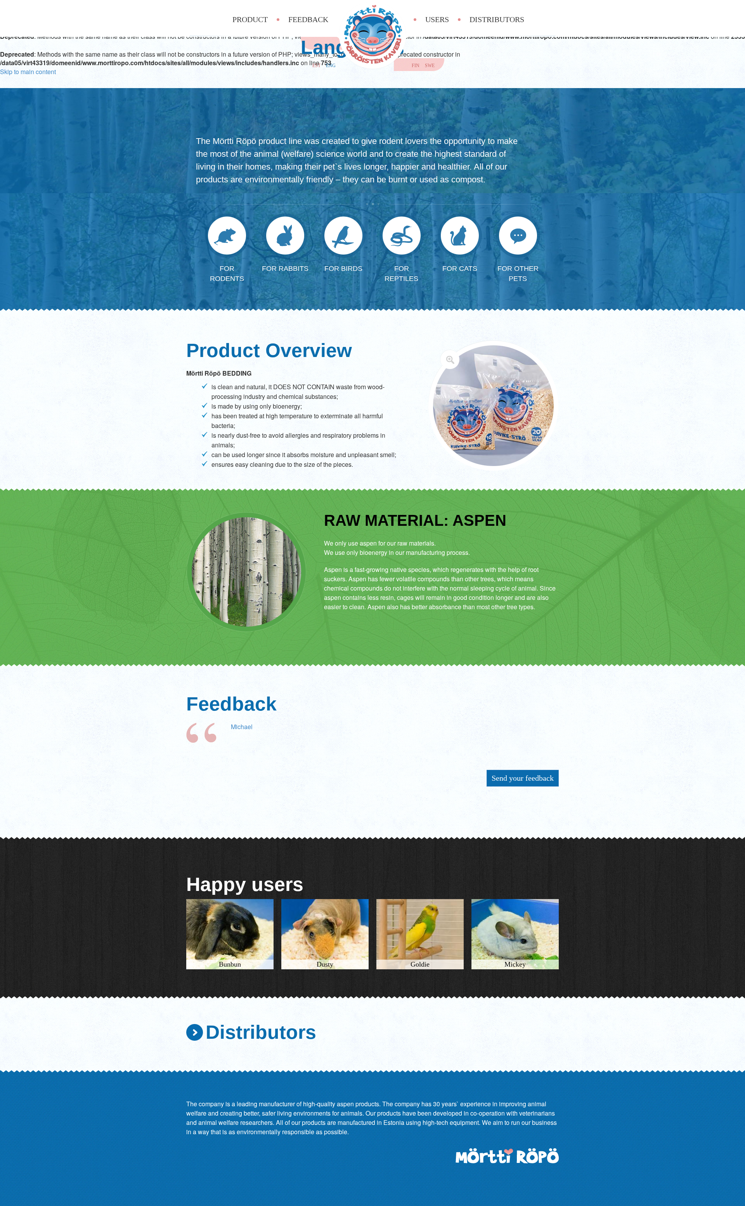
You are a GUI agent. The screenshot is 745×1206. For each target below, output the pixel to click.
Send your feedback (523, 778)
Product (250, 19)
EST (316, 65)
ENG (331, 65)
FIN (415, 65)
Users (437, 19)
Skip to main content (28, 71)
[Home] (372, 35)
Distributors (497, 19)
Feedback (308, 19)
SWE (430, 65)
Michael (242, 726)
